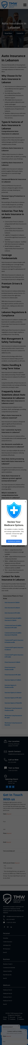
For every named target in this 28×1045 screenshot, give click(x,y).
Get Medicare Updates (14, 541)
